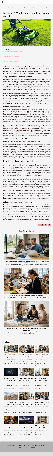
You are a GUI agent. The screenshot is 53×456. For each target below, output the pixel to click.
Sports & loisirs (22, 448)
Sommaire (8, 49)
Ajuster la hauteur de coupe (11, 56)
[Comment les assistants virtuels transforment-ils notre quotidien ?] (11, 419)
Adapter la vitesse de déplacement (13, 61)
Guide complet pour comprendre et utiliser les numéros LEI (42, 405)
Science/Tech (11, 7)
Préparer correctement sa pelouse (13, 51)
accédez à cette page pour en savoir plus (25, 133)
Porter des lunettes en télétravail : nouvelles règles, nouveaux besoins (26, 381)
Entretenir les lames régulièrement (13, 59)
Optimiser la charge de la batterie (13, 54)
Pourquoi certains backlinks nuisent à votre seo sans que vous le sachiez (41, 381)
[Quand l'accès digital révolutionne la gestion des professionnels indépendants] (26, 396)
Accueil (4, 7)
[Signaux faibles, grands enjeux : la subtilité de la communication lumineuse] (11, 372)
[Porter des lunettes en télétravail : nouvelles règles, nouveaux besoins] (26, 372)
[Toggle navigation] (4, 2)
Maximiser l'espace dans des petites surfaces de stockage (41, 429)
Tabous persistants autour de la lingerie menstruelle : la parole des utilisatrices (26, 329)
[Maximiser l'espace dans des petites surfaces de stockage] (42, 419)
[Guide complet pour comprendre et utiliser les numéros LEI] (42, 396)
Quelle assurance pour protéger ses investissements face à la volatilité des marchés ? (26, 261)
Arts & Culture (24, 446)
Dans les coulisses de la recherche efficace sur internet (26, 295)
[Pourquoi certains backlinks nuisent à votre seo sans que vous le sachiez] (42, 372)
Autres (33, 448)
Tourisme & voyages (38, 446)
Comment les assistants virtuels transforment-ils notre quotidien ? (10, 429)
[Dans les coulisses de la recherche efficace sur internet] (26, 281)
